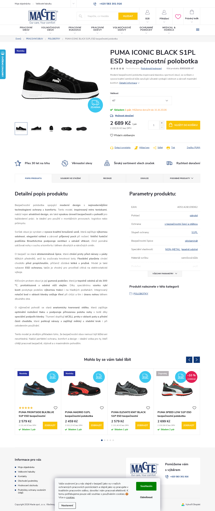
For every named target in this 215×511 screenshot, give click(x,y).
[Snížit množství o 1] (161, 127)
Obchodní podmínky (28, 480)
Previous (189, 360)
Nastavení (67, 505)
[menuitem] (26, 30)
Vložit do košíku (186, 125)
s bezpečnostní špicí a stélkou (181, 224)
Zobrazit (50, 425)
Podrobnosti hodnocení (151, 68)
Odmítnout (146, 497)
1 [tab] (102, 440)
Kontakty (22, 476)
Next (197, 360)
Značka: (193, 147)
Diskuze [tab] (145, 178)
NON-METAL (172, 249)
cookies (70, 497)
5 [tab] (113, 440)
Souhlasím (146, 486)
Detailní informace (128, 82)
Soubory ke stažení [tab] (70, 178)
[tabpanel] (38, 402)
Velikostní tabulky (44, 3)
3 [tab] (107, 440)
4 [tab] (110, 440)
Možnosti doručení (124, 115)
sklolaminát (191, 241)
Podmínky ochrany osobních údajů (32, 491)
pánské (194, 215)
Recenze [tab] (107, 178)
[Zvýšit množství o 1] (161, 123)
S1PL (195, 232)
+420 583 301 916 (179, 476)
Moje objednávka (22, 3)
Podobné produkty (180, 178)
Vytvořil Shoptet (193, 504)
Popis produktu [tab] (33, 178)
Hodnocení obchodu (28, 485)
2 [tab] (104, 440)
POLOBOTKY (140, 293)
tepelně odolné (189, 249)
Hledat (128, 16)
